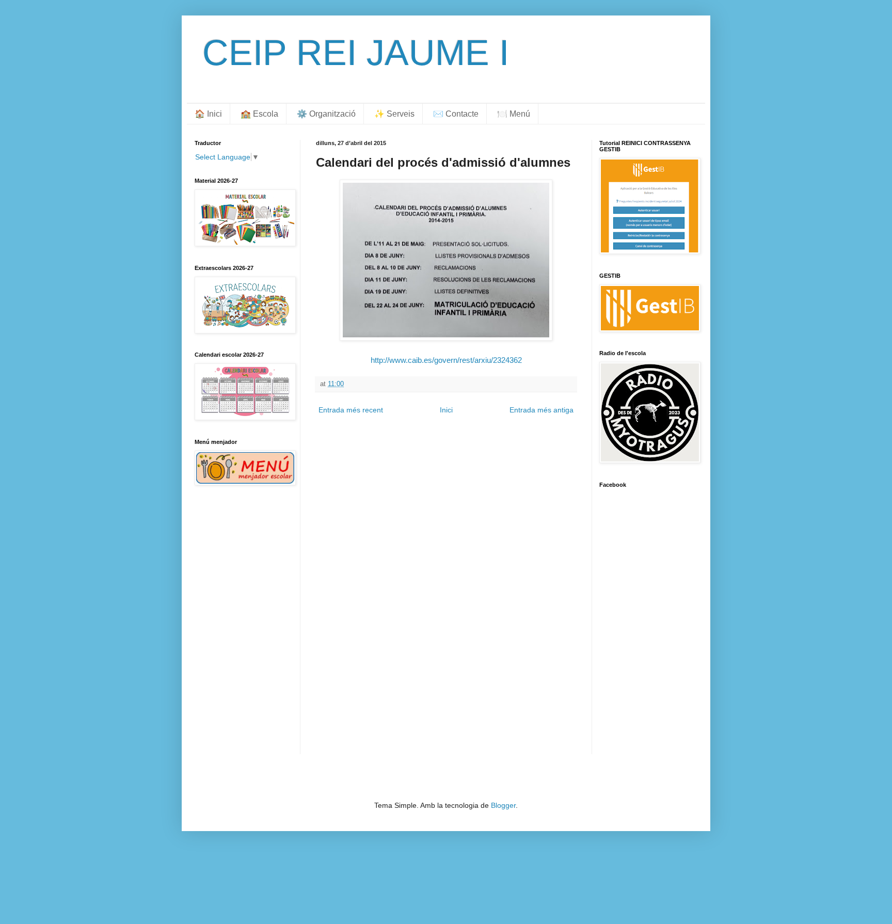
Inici (446, 410)
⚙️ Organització (326, 113)
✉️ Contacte (456, 113)
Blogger (503, 805)
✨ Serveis (394, 113)
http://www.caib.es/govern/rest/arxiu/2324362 (446, 360)
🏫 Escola (259, 113)
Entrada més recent (350, 410)
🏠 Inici (208, 113)
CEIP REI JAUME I (355, 53)
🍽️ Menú (513, 113)
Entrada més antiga (541, 410)
